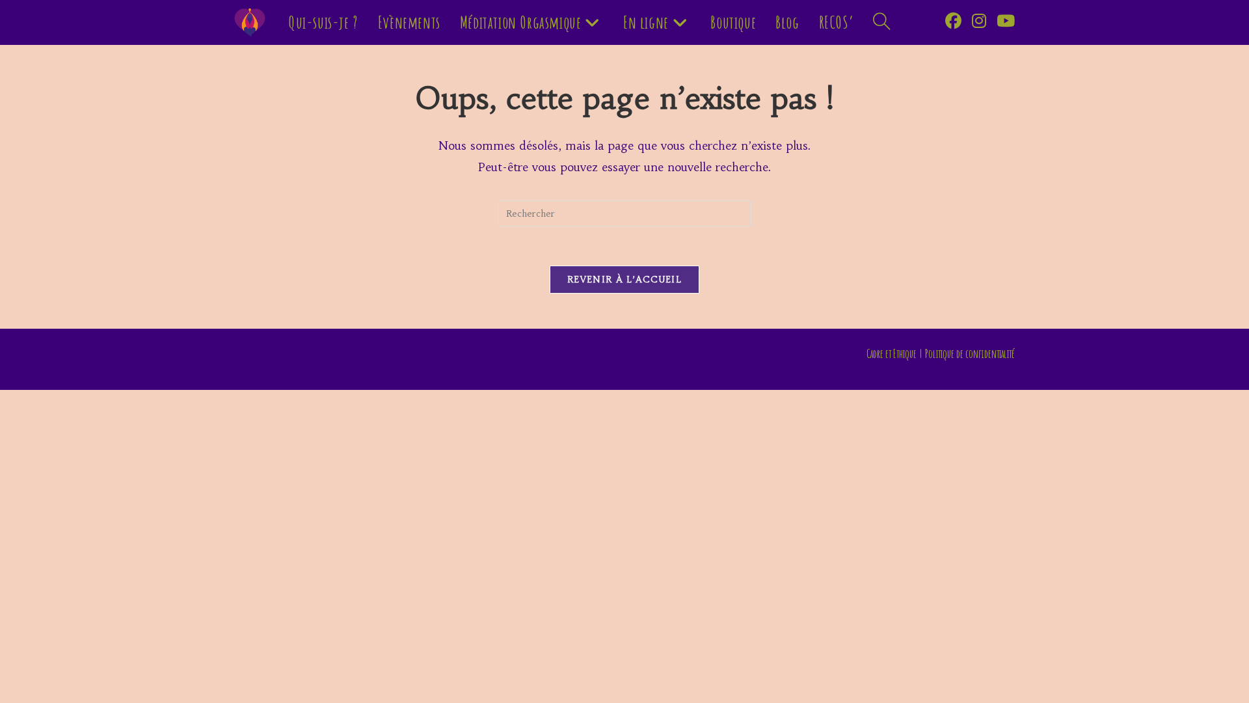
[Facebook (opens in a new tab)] (953, 21)
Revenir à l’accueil (624, 279)
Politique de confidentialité (970, 353)
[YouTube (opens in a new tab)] (1005, 21)
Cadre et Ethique (891, 353)
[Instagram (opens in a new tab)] (979, 21)
